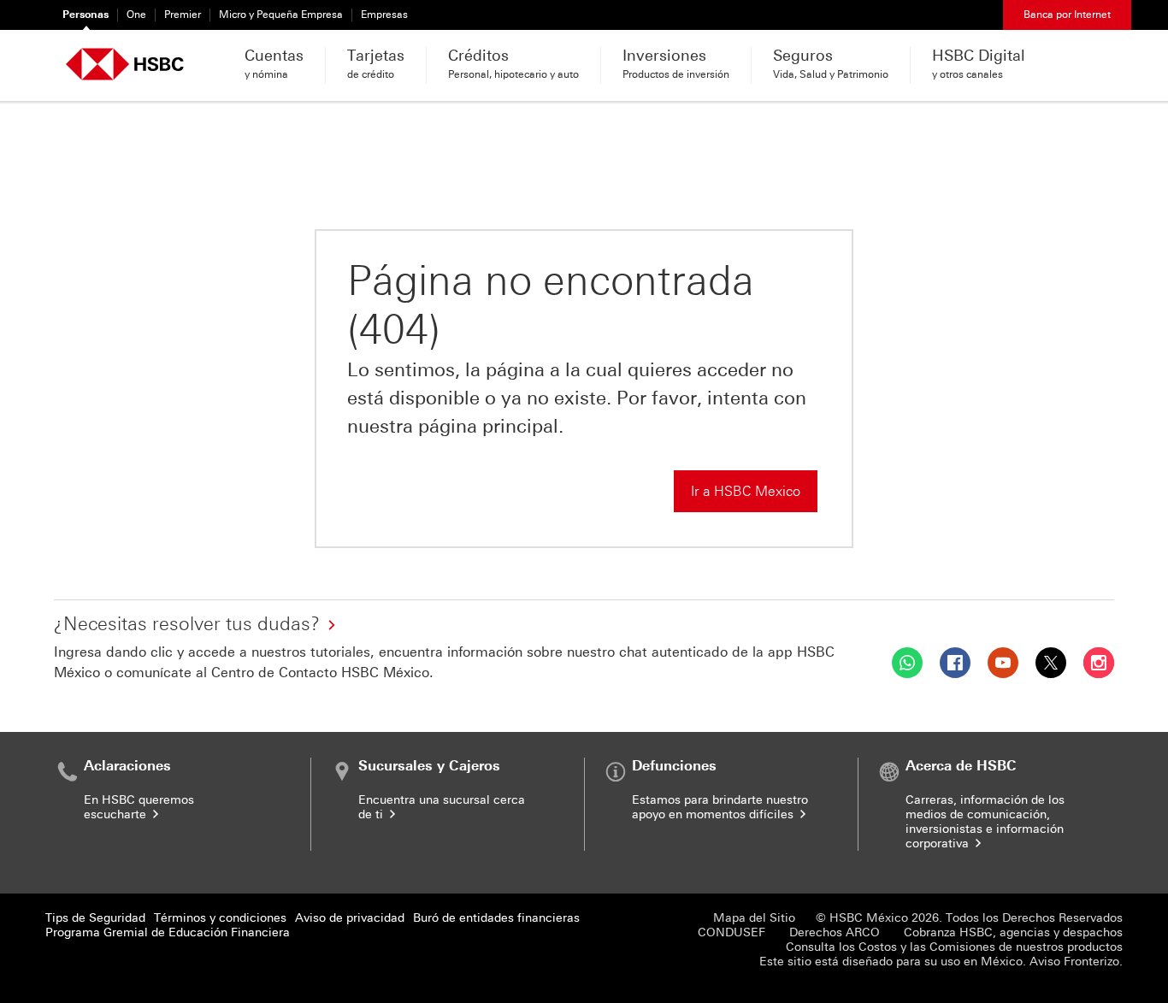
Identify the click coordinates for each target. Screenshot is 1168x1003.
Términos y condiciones (220, 918)
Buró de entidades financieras (496, 918)
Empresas (384, 15)
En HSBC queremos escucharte (139, 807)
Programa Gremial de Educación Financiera (167, 932)
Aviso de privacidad (349, 918)
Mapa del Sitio (754, 918)
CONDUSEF (731, 932)
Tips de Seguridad (95, 918)
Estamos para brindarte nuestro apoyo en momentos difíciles (720, 807)
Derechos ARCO (834, 932)
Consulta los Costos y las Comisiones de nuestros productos (954, 947)
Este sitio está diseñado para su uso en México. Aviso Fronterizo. (941, 961)
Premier (182, 15)
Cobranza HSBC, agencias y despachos (1013, 932)
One (136, 15)
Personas (85, 15)
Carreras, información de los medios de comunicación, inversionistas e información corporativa (985, 822)
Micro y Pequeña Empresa (281, 15)
